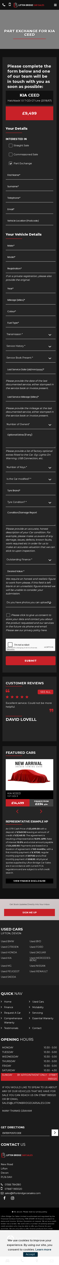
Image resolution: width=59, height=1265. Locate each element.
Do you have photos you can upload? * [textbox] (29, 602)
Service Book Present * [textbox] (20, 357)
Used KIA (6, 958)
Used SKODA (8, 976)
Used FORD (36, 946)
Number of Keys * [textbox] (17, 467)
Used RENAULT (39, 971)
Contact (36, 1028)
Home (7, 1001)
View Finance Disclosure (29, 881)
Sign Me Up (29, 912)
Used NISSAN (37, 965)
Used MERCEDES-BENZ (40, 959)
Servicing (37, 1012)
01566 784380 (12, 1184)
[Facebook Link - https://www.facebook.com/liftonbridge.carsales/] (4, 1198)
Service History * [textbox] (16, 346)
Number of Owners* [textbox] (18, 424)
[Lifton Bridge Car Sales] (29, 5)
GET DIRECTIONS (13, 1127)
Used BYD (35, 941)
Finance (8, 1007)
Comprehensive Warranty (13, 1020)
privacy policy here (35, 630)
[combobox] (31, 334)
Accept (30, 1254)
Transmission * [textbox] (15, 334)
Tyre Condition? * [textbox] (17, 502)
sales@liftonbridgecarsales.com (22, 1193)
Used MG (6, 965)
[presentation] (17, 812)
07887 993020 (13, 1189)
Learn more (43, 1249)
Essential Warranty (42, 1018)
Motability (38, 1007)
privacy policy (41, 1212)
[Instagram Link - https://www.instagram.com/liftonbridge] (12, 1198)
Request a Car (12, 1012)
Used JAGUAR (38, 952)
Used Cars (38, 1001)
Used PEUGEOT (10, 971)
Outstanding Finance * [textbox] (19, 559)
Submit (31, 660)
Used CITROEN (10, 946)
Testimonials (11, 1028)
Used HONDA (9, 952)
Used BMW (7, 941)
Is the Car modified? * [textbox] (19, 478)
